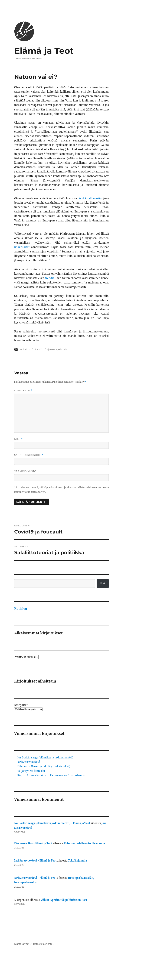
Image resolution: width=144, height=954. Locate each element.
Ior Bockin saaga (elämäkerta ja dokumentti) (45, 757)
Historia (62, 349)
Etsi (102, 583)
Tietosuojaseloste (42, 944)
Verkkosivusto (25, 471)
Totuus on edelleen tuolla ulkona (84, 843)
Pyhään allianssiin (90, 198)
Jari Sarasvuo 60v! (28, 762)
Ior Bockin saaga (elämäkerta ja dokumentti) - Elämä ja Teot (52, 823)
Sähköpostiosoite (28, 454)
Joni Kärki (25, 349)
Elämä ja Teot (44, 51)
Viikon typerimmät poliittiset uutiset (64, 899)
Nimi (18, 438)
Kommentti (23, 390)
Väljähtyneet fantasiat (31, 771)
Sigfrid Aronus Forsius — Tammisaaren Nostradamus (50, 775)
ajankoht (52, 349)
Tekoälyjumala (77, 860)
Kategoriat (21, 705)
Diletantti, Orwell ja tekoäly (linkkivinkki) (43, 766)
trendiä (49, 278)
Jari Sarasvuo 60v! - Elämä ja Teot (35, 860)
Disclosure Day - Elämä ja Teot (33, 843)
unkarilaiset (22, 247)
